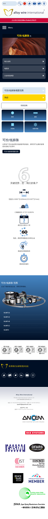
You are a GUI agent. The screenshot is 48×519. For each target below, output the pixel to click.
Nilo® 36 (7, 313)
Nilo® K (6, 330)
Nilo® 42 (7, 317)
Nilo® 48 (7, 321)
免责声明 (22, 407)
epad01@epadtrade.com (24, 404)
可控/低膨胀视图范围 (11, 151)
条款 (27, 407)
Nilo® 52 (7, 326)
